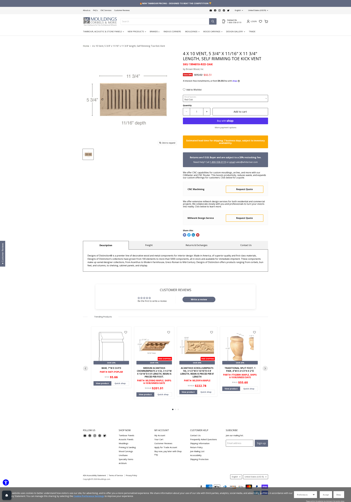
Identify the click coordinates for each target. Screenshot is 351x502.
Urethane (123, 455)
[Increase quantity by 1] (206, 111)
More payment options (225, 127)
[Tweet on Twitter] (189, 235)
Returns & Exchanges (196, 245)
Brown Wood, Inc (194, 69)
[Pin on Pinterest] (197, 235)
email (232, 162)
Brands (154, 31)
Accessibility (196, 455)
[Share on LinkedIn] (193, 235)
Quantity (187, 105)
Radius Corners (172, 31)
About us (86, 10)
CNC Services (106, 10)
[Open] (6, 495)
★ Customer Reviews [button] (2, 253)
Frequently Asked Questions (203, 439)
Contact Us (246, 245)
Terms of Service (116, 475)
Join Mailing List (197, 451)
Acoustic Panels (126, 439)
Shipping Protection (199, 459)
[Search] (212, 21)
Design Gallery (235, 31)
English (238, 10)
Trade (252, 31)
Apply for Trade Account (165, 447)
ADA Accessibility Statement (94, 475)
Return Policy (196, 447)
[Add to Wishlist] (125, 332)
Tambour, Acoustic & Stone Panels (102, 31)
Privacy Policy (131, 475)
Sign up (261, 443)
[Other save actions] (313, 494)
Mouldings (191, 31)
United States (257, 10)
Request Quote (244, 189)
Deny (338, 495)
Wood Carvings (212, 31)
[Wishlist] (260, 21)
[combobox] (165, 21)
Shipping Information (200, 443)
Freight (149, 245)
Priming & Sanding (127, 447)
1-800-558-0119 (218, 162)
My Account (159, 435)
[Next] (265, 368)
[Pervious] (85, 368)
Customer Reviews (122, 10)
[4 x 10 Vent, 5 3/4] (88, 154)
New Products (136, 31)
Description (106, 245)
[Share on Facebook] (184, 235)
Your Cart (158, 439)
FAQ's (95, 10)
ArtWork (123, 463)
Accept (326, 495)
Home (86, 46)
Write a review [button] (199, 299)
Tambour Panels (126, 435)
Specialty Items (126, 459)
